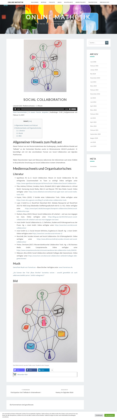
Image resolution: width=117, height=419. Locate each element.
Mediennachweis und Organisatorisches (27, 128)
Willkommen (34, 2)
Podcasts (52, 2)
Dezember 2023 (95, 78)
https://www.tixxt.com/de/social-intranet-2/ (47, 233)
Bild (18, 136)
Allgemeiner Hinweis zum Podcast (26, 125)
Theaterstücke (92, 2)
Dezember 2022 (95, 94)
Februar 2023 (94, 90)
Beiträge (43, 2)
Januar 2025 (94, 70)
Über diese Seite (104, 2)
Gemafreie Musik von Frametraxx (24, 267)
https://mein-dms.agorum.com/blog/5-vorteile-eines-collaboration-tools (41, 200)
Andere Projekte (81, 2)
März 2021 (93, 126)
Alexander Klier (22, 374)
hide (30, 121)
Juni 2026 (93, 62)
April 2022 (93, 106)
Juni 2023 (93, 82)
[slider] (73, 109)
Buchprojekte (68, 2)
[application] (45, 109)
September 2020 (95, 134)
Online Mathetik (15, 2)
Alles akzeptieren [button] (109, 415)
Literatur (20, 131)
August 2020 (94, 138)
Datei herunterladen (20, 112)
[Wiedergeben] (15, 109)
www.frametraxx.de (65, 267)
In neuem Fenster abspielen (38, 112)
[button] (19, 370)
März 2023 (93, 86)
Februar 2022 (94, 114)
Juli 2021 (93, 118)
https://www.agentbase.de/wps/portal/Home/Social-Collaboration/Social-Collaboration (46, 183)
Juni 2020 (93, 146)
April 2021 (93, 122)
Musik (19, 133)
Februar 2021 (94, 130)
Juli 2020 (93, 142)
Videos (60, 2)
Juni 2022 (93, 102)
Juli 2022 (93, 98)
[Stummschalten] (70, 109)
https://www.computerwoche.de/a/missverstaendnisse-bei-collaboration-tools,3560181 (47, 250)
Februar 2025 (94, 66)
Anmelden (93, 166)
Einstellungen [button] (99, 415)
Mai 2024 (93, 74)
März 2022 (93, 110)
